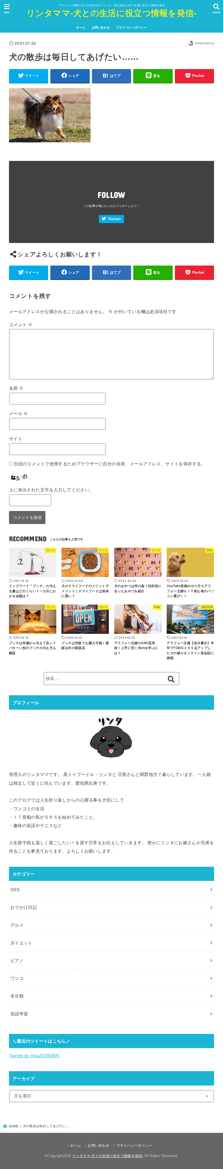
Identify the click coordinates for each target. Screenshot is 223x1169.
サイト (15, 438)
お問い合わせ (101, 27)
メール (18, 413)
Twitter (114, 219)
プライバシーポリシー (131, 27)
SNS (15, 889)
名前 (16, 388)
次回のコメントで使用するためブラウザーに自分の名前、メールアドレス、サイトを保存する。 (110, 463)
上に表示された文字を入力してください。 (51, 489)
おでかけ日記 (23, 907)
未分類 (17, 995)
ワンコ (17, 978)
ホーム (80, 27)
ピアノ (17, 960)
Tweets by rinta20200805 (34, 1055)
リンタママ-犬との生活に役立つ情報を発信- (111, 13)
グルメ (17, 924)
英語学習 (19, 1013)
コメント (20, 324)
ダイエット (21, 942)
